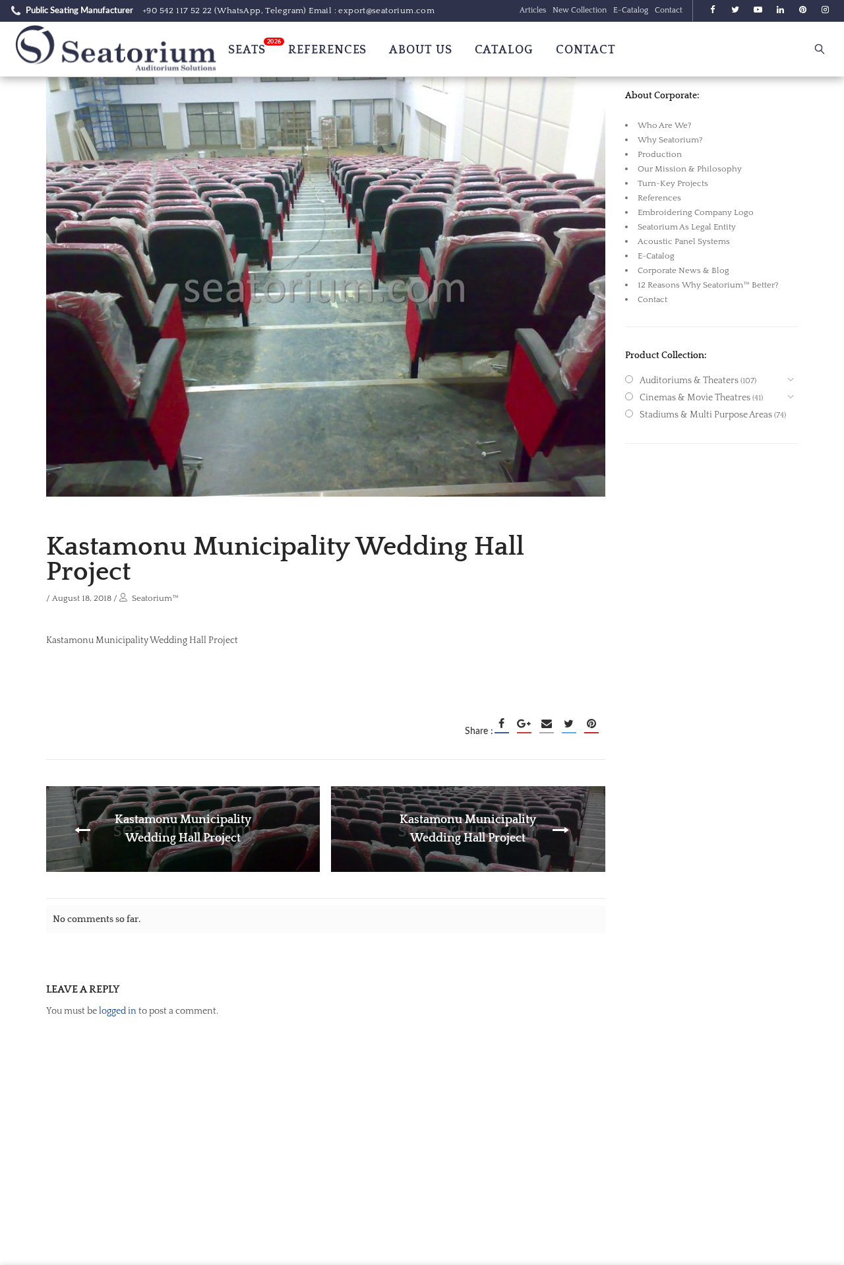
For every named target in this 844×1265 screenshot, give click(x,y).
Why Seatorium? (670, 139)
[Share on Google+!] (524, 723)
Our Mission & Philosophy (690, 168)
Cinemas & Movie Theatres (695, 397)
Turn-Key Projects (673, 183)
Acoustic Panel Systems (684, 241)
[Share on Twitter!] (569, 723)
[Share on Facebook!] (502, 723)
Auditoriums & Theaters (689, 380)
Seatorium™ (155, 598)
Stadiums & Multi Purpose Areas (706, 415)
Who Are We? (665, 125)
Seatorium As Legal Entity (687, 226)
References (659, 197)
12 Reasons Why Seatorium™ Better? (708, 285)
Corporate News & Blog (683, 270)
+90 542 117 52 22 (177, 10)
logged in (117, 1011)
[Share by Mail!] (546, 723)
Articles (533, 10)
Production (660, 154)
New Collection (580, 10)
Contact (668, 10)
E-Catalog (630, 10)
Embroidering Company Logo (696, 212)
